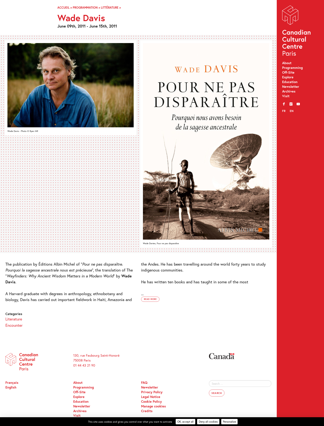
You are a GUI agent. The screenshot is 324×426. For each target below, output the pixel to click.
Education (290, 82)
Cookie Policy (151, 401)
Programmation (85, 7)
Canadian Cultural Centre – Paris (296, 31)
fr (284, 111)
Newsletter (290, 86)
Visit (285, 96)
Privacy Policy (152, 392)
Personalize (229, 421)
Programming (292, 67)
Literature (13, 318)
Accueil (63, 7)
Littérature (109, 7)
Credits (147, 411)
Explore (287, 77)
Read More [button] (150, 299)
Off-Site (288, 72)
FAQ (144, 382)
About (286, 63)
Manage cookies (153, 406)
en (292, 111)
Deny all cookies (208, 421)
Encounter (14, 325)
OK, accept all (185, 421)
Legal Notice (150, 396)
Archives (288, 91)
